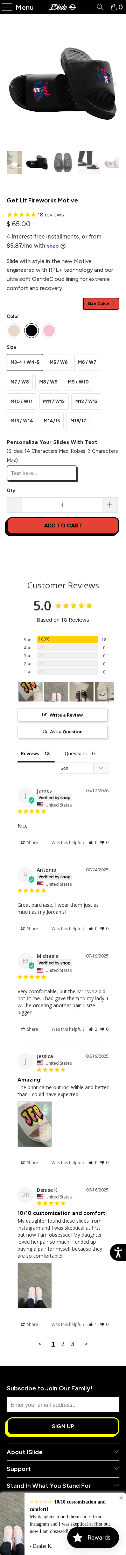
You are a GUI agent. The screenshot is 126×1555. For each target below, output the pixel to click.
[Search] (99, 7)
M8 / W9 (48, 382)
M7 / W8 (19, 382)
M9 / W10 (78, 382)
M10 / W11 (21, 401)
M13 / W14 (21, 420)
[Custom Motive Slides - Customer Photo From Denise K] (56, 692)
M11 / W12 (54, 401)
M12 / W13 (86, 401)
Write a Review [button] (66, 715)
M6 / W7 (87, 362)
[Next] (114, 84)
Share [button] (32, 842)
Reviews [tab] (30, 753)
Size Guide (99, 303)
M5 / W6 (59, 362)
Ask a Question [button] (66, 731)
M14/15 (52, 420)
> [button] (86, 1344)
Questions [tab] (76, 753)
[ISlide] (62, 7)
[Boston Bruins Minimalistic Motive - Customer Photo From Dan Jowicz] (81, 692)
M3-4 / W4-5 (24, 362)
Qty (11, 490)
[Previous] (12, 84)
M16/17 (78, 420)
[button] (93, 842)
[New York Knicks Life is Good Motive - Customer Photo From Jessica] (30, 692)
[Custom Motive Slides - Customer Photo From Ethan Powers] (107, 692)
